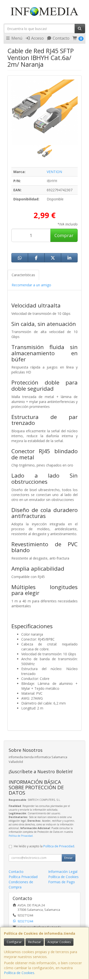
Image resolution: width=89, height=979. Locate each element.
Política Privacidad (23, 876)
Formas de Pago (61, 882)
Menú (16, 38)
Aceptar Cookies (59, 942)
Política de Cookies (19, 972)
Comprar (63, 235)
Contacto (60, 38)
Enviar (68, 858)
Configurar (14, 942)
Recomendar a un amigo (31, 285)
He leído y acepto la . (44, 846)
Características (23, 275)
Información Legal (62, 871)
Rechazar (34, 942)
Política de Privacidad (21, 835)
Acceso (37, 38)
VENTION (54, 171)
